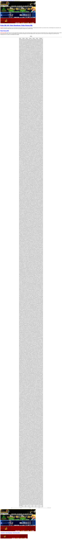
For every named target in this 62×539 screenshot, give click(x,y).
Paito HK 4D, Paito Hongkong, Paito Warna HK (16, 25)
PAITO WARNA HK (3, 0)
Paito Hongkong (8, 532)
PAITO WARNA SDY (10, 0)
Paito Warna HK (4, 30)
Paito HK (1, 27)
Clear (31, 36)
